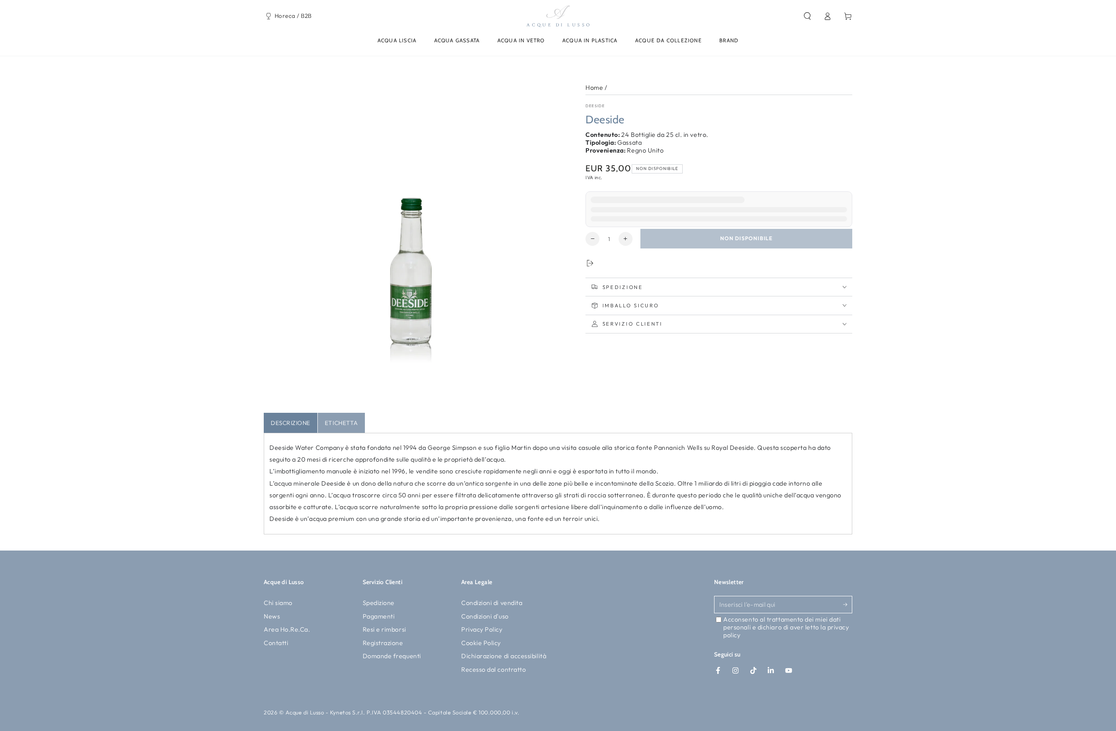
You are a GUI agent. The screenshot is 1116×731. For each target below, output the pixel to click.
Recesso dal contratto (493, 669)
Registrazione (383, 643)
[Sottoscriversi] (847, 604)
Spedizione (379, 603)
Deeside (595, 105)
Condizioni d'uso (485, 616)
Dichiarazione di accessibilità (503, 656)
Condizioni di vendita (491, 603)
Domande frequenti (392, 656)
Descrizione (290, 423)
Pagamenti (379, 616)
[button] (807, 16)
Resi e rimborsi (384, 629)
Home (594, 88)
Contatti (276, 643)
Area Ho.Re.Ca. (287, 629)
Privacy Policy (482, 629)
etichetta (341, 423)
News (272, 616)
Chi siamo (278, 603)
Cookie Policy (481, 643)
